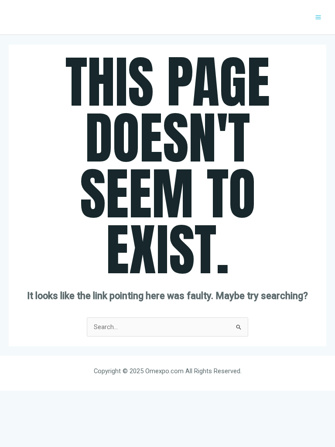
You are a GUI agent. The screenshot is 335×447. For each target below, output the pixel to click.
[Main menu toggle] (318, 17)
